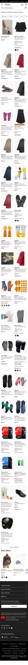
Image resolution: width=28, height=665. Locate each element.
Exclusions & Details (10, 619)
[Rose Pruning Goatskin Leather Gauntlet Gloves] (21, 173)
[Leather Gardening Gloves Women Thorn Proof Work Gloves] (21, 381)
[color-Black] (15, 50)
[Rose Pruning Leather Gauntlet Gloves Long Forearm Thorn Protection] (7, 258)
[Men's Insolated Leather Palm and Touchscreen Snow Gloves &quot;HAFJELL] (21, 407)
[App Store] (5, 637)
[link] (7, 38)
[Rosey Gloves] (7, 27)
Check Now (16, 619)
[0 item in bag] (26, 5)
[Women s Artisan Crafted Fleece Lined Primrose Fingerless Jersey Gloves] (7, 116)
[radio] (16, 50)
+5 (10, 305)
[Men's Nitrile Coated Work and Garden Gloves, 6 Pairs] (7, 346)
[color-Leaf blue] (6, 305)
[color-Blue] (6, 577)
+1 (8, 577)
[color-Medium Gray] (18, 50)
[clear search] (25, 8)
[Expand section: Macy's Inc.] (14, 596)
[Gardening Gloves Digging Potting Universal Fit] (7, 407)
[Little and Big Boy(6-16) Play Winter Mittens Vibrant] (21, 462)
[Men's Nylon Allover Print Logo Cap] (19, 561)
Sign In (22, 4)
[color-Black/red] (15, 370)
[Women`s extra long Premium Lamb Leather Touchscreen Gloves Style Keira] (7, 145)
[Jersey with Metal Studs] (21, 316)
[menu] (2, 4)
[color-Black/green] (18, 370)
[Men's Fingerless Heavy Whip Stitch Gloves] (21, 27)
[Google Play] (15, 637)
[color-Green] (4, 305)
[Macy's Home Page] (7, 5)
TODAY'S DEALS (4, 1)
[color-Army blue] (2, 305)
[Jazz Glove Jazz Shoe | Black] (21, 493)
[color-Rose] (18, 220)
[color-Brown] (2, 577)
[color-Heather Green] (15, 335)
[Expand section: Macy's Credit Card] (14, 589)
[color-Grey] (4, 577)
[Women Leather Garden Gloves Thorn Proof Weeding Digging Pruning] (7, 286)
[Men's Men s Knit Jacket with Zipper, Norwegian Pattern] (7, 561)
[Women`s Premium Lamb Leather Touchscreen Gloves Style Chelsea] (21, 60)
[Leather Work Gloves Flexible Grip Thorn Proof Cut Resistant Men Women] (21, 286)
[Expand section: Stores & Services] (14, 593)
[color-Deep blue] (9, 305)
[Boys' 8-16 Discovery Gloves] (21, 116)
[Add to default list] (12, 555)
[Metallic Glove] (21, 201)
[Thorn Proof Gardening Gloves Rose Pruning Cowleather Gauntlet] (7, 231)
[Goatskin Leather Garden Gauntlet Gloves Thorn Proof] (21, 231)
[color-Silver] (15, 220)
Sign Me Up (14, 606)
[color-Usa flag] (20, 370)
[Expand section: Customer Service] (14, 585)
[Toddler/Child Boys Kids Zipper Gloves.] (7, 88)
